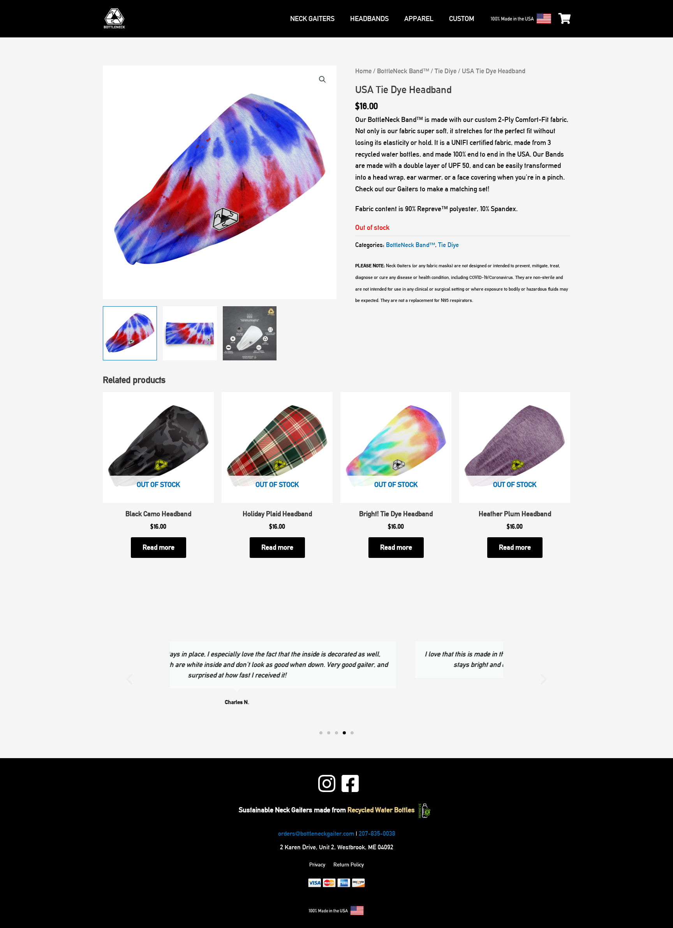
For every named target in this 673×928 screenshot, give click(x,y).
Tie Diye (445, 71)
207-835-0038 (377, 833)
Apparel (418, 18)
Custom (461, 18)
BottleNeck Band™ (403, 71)
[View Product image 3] (250, 333)
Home (363, 71)
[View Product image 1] (130, 333)
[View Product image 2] (190, 333)
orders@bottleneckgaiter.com (316, 833)
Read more (158, 547)
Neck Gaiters (312, 18)
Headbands (369, 18)
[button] (322, 79)
